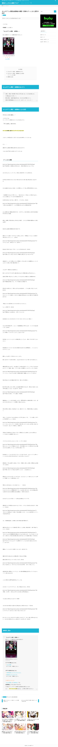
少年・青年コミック (45, 41)
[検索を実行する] (55, 11)
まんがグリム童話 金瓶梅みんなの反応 (16, 73)
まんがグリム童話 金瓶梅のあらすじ (15, 71)
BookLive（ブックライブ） (12, 674)
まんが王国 (7, 58)
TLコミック (44, 34)
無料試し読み (10, 76)
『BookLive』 (15, 682)
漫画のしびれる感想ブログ (10, 3)
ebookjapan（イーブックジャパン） (14, 672)
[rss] (55, 0)
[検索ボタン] (31, 3)
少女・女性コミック (45, 39)
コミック (4, 15)
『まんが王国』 (8, 682)
